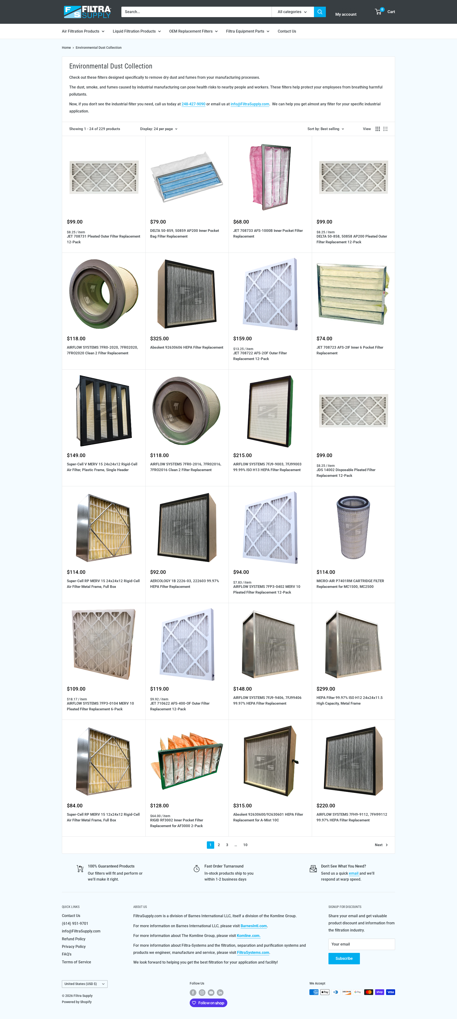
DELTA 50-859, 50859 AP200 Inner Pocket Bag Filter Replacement (184, 233)
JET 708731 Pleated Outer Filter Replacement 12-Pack (103, 239)
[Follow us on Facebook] (193, 992)
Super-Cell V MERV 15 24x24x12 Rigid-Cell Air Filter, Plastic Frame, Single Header (102, 467)
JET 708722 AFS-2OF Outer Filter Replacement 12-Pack (260, 356)
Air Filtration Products (80, 31)
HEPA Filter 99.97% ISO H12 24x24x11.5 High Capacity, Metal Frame (350, 700)
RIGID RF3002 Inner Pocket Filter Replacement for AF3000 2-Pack (176, 823)
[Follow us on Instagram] (202, 992)
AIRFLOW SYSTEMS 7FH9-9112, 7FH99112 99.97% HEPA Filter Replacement (352, 817)
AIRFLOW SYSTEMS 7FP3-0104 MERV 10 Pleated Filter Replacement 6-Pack (100, 706)
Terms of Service (76, 962)
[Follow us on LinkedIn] (220, 992)
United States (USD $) (81, 984)
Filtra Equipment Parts (245, 31)
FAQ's (66, 954)
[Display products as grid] (378, 129)
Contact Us (287, 31)
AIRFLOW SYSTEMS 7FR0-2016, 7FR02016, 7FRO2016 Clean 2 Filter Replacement (185, 467)
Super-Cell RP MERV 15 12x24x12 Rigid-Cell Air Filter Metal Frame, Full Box (103, 817)
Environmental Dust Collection (99, 47)
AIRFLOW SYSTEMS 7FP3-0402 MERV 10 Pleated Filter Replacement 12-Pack (266, 589)
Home (66, 47)
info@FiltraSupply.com (250, 104)
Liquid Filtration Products (134, 31)
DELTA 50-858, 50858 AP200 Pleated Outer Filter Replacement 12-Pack (352, 239)
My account (346, 14)
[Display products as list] (385, 129)
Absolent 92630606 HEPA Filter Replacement (186, 347)
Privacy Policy (74, 946)
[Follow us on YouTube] (211, 992)
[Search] (320, 12)
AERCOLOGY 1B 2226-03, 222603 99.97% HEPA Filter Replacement (184, 584)
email (354, 873)
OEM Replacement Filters (191, 31)
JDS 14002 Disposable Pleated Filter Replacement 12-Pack (346, 473)
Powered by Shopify (77, 1002)
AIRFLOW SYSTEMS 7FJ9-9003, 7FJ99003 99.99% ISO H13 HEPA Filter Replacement (267, 467)
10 (245, 845)
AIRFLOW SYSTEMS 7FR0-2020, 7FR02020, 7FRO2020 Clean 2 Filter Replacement (102, 350)
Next (378, 845)
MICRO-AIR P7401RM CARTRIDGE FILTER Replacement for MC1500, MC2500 (350, 584)
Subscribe (344, 958)
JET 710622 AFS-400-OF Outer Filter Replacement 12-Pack (179, 706)
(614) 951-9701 (75, 923)
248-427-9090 (193, 104)
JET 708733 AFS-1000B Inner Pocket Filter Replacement (268, 233)
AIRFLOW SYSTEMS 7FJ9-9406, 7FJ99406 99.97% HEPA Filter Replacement (267, 700)
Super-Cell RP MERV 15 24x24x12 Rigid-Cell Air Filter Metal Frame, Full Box (103, 584)
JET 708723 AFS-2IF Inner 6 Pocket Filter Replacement (350, 350)
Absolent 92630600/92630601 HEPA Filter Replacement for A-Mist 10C (268, 817)
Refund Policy (73, 939)
